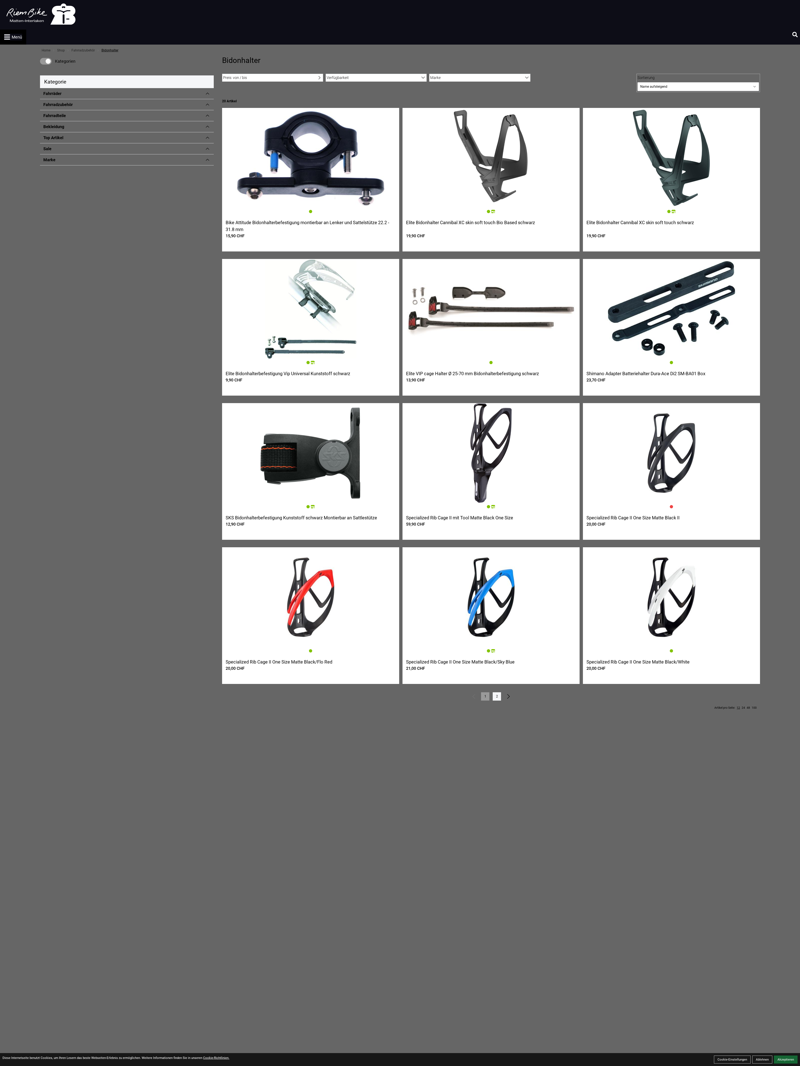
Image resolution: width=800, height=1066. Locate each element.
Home (46, 50)
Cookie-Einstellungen (732, 1059)
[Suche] (795, 35)
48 (748, 707)
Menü (17, 37)
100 (754, 707)
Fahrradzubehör (83, 50)
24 (743, 707)
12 (738, 707)
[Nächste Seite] (508, 696)
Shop (61, 50)
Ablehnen (762, 1059)
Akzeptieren (786, 1059)
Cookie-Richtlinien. (216, 1058)
